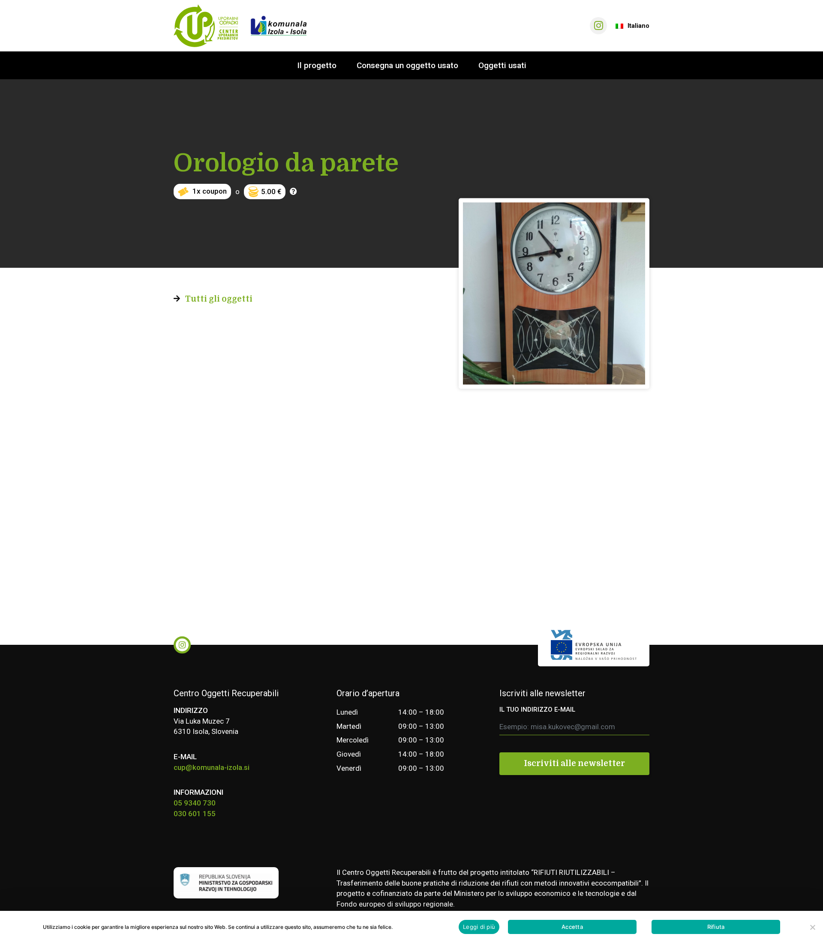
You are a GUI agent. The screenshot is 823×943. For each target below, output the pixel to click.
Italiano (638, 26)
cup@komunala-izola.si (211, 767)
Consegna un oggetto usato (407, 65)
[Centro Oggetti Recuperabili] (206, 25)
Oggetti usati (502, 65)
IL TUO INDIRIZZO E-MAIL (537, 709)
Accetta (572, 926)
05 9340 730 (195, 803)
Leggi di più (479, 926)
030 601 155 (195, 813)
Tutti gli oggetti (218, 299)
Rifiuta (716, 926)
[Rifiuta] (812, 927)
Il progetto (316, 65)
